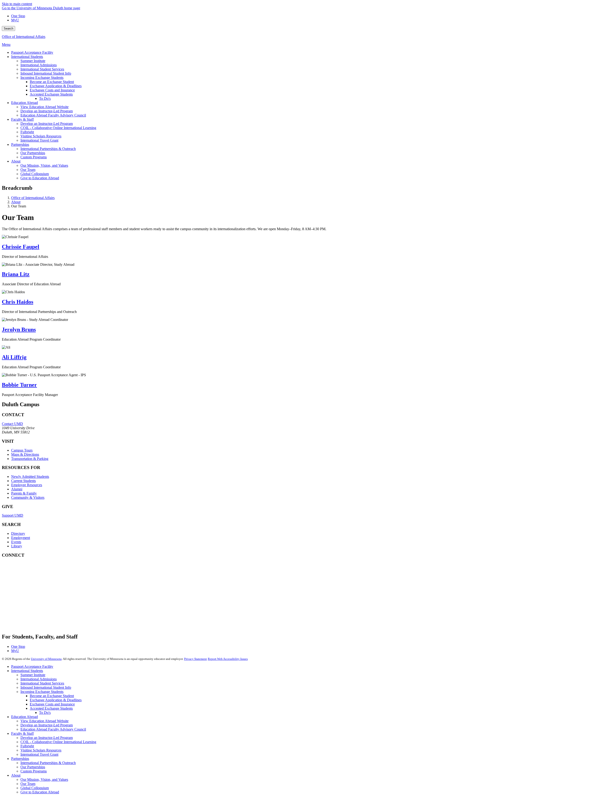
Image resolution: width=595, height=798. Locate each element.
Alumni (16, 489)
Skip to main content (17, 4)
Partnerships (20, 759)
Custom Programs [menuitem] (33, 157)
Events (16, 542)
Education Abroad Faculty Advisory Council (53, 729)
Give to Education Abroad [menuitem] (39, 178)
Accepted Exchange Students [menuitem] (51, 94)
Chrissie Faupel (20, 247)
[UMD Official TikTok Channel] (37, 623)
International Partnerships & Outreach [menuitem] (48, 149)
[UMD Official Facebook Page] (37, 572)
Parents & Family (24, 493)
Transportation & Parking (29, 459)
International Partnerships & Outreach (48, 763)
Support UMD (12, 515)
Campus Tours (22, 450)
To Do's (45, 713)
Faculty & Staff (22, 733)
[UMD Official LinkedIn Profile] (37, 610)
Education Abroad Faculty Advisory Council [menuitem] (53, 115)
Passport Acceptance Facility (32, 666)
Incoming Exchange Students (41, 692)
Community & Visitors (27, 497)
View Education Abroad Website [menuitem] (44, 107)
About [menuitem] (15, 161)
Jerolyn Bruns (19, 329)
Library (16, 546)
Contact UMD (12, 424)
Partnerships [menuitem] (20, 144)
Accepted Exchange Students (51, 708)
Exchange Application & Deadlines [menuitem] (56, 86)
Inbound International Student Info (45, 687)
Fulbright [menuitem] (27, 132)
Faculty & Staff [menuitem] (22, 119)
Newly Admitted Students (30, 477)
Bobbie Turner (19, 385)
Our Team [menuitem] (27, 170)
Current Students (23, 481)
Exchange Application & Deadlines (56, 700)
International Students (27, 671)
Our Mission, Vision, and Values (44, 779)
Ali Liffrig (14, 357)
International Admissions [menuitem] (38, 65)
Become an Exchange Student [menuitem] (52, 82)
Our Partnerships (32, 767)
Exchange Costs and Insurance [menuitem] (52, 90)
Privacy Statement (195, 659)
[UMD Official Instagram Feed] (37, 585)
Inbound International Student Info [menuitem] (45, 73)
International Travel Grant (39, 754)
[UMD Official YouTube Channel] (37, 597)
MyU (15, 20)
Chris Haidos (17, 302)
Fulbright (27, 746)
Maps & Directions (25, 454)
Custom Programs (33, 771)
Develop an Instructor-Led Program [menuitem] (46, 111)
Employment (20, 538)
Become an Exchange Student (52, 696)
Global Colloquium (34, 788)
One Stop (18, 16)
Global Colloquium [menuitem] (34, 174)
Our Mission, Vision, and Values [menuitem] (44, 165)
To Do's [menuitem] (45, 98)
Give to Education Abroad (39, 792)
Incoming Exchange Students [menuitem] (41, 78)
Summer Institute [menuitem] (32, 61)
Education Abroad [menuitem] (24, 103)
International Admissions (38, 679)
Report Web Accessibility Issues (228, 659)
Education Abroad (24, 717)
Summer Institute (32, 675)
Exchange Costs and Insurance (52, 704)
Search (8, 28)
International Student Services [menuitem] (42, 69)
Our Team (27, 784)
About (15, 202)
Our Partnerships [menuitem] (32, 153)
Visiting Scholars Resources (40, 750)
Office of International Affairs (23, 37)
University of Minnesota (46, 659)
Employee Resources (26, 485)
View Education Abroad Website (44, 721)
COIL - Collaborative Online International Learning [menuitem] (58, 128)
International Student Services (42, 683)
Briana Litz (16, 274)
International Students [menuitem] (27, 57)
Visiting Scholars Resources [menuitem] (40, 136)
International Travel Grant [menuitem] (39, 140)
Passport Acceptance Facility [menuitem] (32, 52)
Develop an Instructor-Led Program (46, 725)
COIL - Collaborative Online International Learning (58, 742)
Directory (18, 533)
